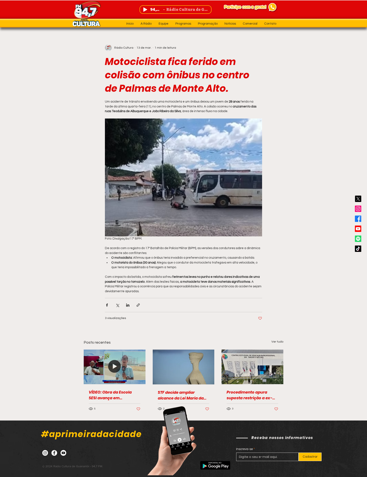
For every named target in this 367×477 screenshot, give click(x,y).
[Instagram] (358, 209)
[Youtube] (358, 229)
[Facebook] (358, 219)
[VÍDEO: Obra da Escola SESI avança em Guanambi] (114, 367)
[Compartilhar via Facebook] (107, 305)
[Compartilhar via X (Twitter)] (117, 305)
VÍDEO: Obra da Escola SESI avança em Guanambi (110, 395)
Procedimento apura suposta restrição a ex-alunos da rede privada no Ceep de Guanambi (252, 395)
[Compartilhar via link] (138, 305)
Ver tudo (277, 341)
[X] (358, 199)
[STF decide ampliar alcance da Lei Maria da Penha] (184, 367)
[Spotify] (358, 239)
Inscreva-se (244, 449)
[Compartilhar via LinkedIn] (128, 305)
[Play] (145, 9)
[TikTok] (358, 249)
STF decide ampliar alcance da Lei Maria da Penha (181, 395)
